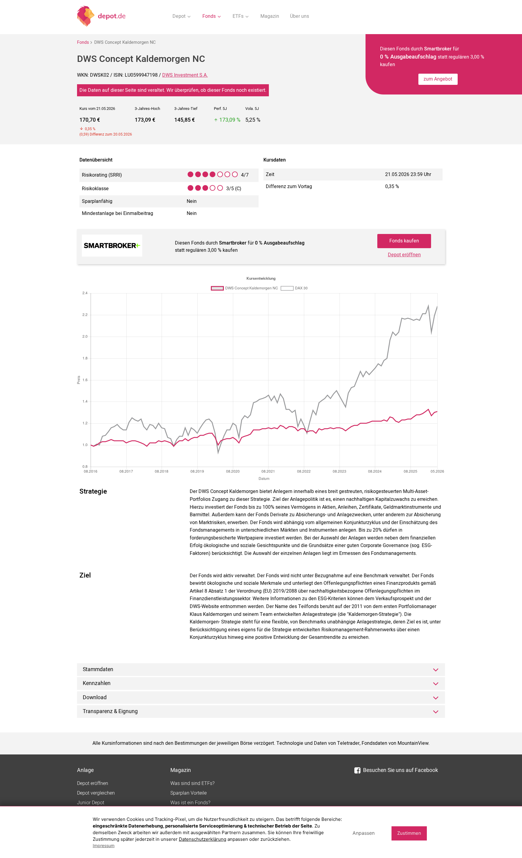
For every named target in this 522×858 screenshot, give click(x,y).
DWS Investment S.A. (185, 75)
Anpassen (364, 833)
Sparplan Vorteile (188, 793)
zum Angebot (438, 79)
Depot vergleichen (96, 793)
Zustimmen (409, 833)
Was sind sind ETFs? (192, 783)
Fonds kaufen (404, 241)
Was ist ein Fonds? (190, 802)
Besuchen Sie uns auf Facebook (400, 770)
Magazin (269, 16)
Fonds (83, 42)
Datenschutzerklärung (202, 839)
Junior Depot (90, 802)
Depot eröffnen (404, 254)
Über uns (299, 16)
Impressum (103, 845)
